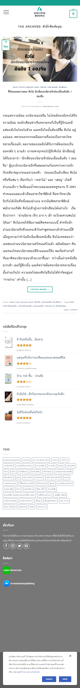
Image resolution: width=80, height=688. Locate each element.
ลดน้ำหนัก (39, 477)
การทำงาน (64, 459)
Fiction (22, 87)
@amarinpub (15, 570)
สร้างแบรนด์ (42, 483)
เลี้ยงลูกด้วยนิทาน (50, 500)
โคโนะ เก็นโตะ (9, 506)
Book (15, 87)
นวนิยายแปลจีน (52, 87)
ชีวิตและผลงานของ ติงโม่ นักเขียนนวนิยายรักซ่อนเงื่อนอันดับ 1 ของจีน (40, 94)
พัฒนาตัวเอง (8, 477)
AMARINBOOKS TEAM (51, 106)
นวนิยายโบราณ (49, 306)
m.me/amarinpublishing (22, 583)
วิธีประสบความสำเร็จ (27, 483)
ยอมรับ (65, 679)
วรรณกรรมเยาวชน (10, 483)
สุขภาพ (52, 483)
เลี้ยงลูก (38, 500)
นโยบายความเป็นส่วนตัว (31, 672)
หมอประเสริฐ (8, 489)
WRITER (43, 87)
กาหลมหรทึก (8, 465)
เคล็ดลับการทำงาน (44, 495)
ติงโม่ (72, 302)
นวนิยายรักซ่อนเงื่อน (10, 306)
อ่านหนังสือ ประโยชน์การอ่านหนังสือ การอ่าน (19, 495)
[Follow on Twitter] (20, 546)
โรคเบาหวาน (41, 506)
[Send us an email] (26, 546)
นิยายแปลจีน (35, 471)
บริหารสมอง (47, 471)
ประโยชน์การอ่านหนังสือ (63, 471)
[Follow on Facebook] (6, 546)
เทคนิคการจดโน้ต (10, 500)
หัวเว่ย (18, 489)
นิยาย (13, 471)
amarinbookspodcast (11, 459)
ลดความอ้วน (27, 477)
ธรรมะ (61, 465)
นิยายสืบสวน (63, 87)
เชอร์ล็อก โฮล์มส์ (60, 495)
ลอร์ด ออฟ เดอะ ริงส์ (53, 477)
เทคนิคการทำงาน (26, 500)
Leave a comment (70, 309)
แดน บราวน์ (64, 500)
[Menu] (6, 10)
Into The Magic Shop (41, 459)
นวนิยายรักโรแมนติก (25, 306)
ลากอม (66, 477)
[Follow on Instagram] (13, 546)
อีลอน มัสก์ (40, 489)
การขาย (54, 459)
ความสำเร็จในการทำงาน (24, 465)
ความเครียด (40, 465)
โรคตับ (31, 506)
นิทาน (6, 471)
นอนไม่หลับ (71, 465)
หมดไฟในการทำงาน (65, 483)
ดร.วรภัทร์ (51, 465)
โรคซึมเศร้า (21, 506)
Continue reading (40, 289)
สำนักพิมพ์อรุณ (61, 306)
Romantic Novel (32, 87)
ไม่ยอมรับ (49, 679)
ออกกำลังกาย (28, 489)
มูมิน (18, 477)
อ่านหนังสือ (52, 489)
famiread (26, 459)
